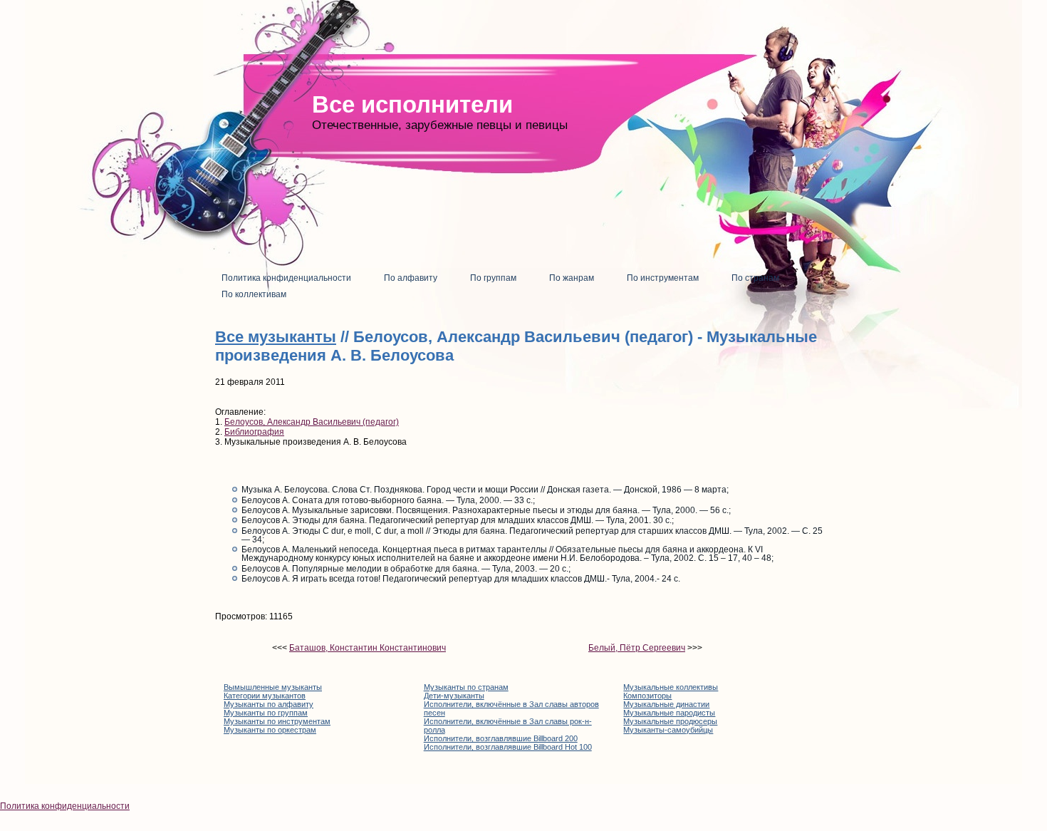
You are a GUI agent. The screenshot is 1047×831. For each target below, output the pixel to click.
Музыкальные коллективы (670, 687)
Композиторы (647, 695)
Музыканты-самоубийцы (668, 730)
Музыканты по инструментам (277, 721)
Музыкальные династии (666, 704)
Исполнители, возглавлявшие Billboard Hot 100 (508, 747)
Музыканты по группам (266, 712)
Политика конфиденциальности (65, 806)
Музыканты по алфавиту (268, 704)
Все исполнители (412, 104)
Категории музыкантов (265, 695)
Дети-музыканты (454, 695)
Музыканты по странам (466, 687)
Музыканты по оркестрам (270, 730)
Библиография (254, 432)
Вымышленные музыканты (273, 687)
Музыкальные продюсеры (670, 721)
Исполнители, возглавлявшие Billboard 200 (501, 738)
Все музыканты (275, 337)
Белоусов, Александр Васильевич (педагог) (311, 422)
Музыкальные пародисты (669, 712)
